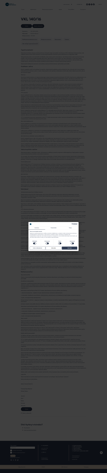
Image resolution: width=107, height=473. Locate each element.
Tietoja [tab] (70, 227)
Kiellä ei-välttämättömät (37, 248)
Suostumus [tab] (37, 227)
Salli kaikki (69, 248)
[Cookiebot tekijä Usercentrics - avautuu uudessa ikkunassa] (72, 224)
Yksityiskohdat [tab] (53, 227)
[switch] (47, 243)
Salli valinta (53, 248)
